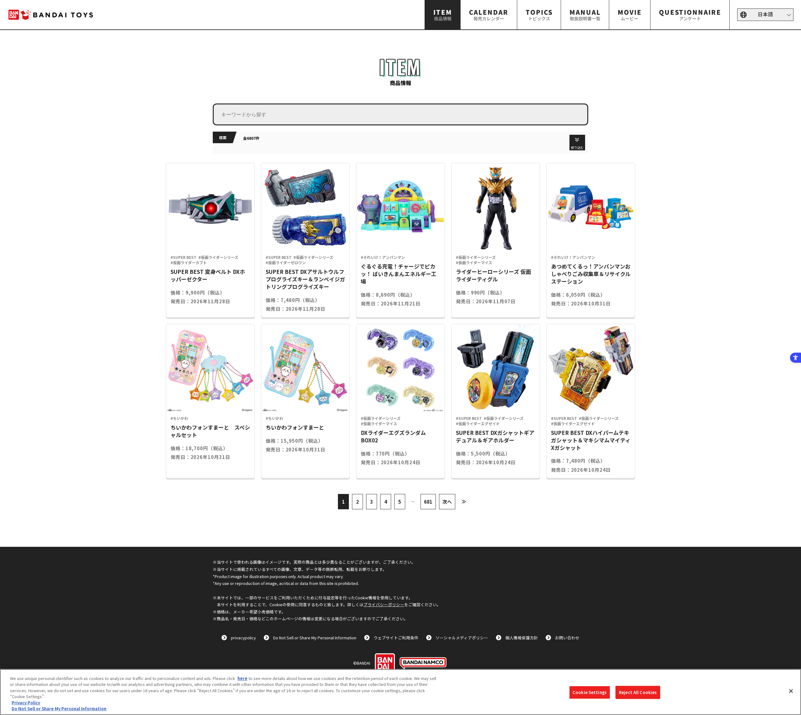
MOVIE (630, 15)
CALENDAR (488, 15)
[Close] (791, 691)
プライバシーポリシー (384, 604)
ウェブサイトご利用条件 (396, 638)
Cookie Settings (590, 692)
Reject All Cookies (638, 692)
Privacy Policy (26, 703)
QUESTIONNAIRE (690, 15)
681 (428, 501)
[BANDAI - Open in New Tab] (385, 663)
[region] (400, 692)
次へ (447, 501)
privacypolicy (243, 638)
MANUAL (585, 15)
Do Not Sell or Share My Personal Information (314, 638)
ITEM (442, 15)
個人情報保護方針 (521, 638)
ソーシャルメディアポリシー (462, 638)
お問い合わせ (567, 638)
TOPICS (538, 15)
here (242, 678)
